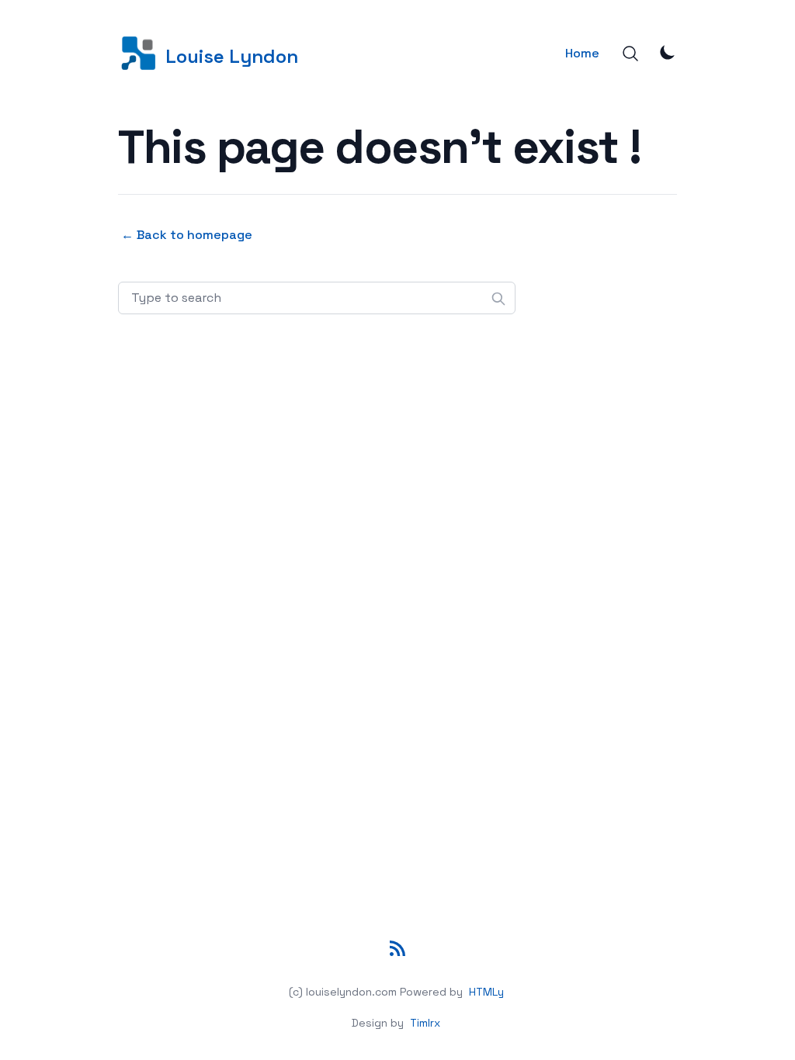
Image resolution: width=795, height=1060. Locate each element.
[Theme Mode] (667, 52)
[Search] (630, 53)
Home (582, 53)
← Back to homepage (186, 235)
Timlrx (425, 1023)
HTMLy (486, 992)
